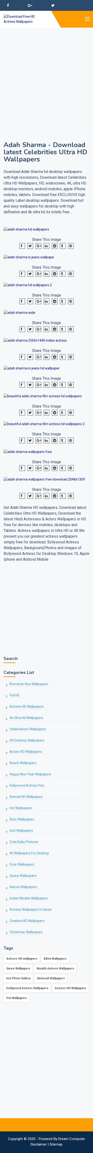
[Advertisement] (46, 74)
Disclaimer (39, 1144)
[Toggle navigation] (87, 19)
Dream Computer (71, 1139)
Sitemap (56, 1144)
